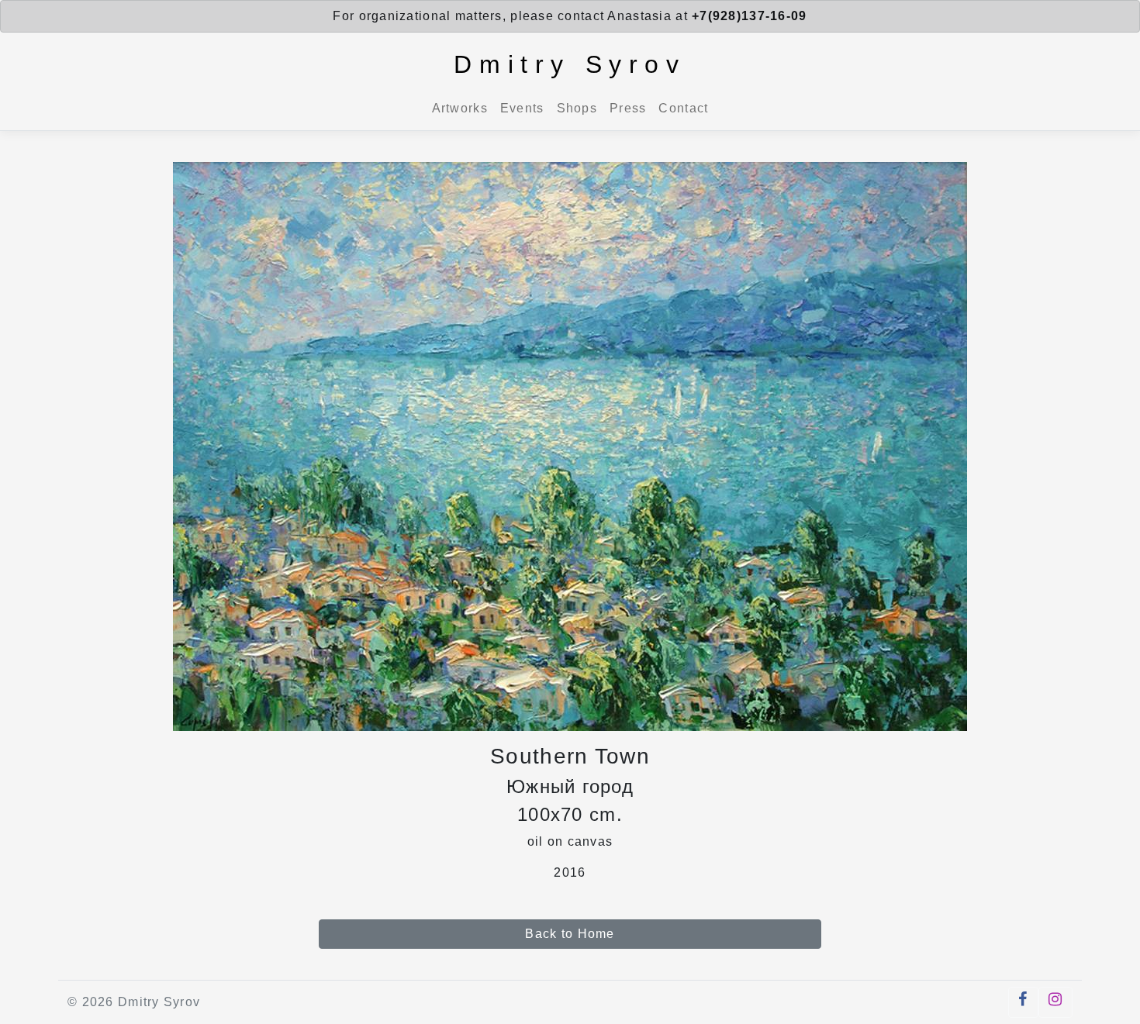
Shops (577, 108)
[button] (1023, 1002)
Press (628, 108)
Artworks (460, 108)
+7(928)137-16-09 (749, 15)
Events (522, 108)
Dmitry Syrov (570, 64)
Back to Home (569, 933)
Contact (683, 108)
